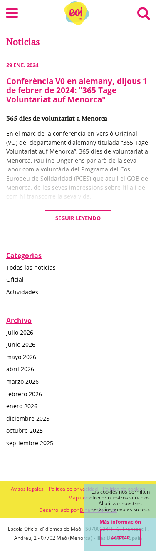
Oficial (15, 279)
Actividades (22, 292)
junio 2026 (20, 344)
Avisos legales (27, 489)
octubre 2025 (24, 430)
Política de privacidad (73, 489)
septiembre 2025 (29, 443)
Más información (120, 522)
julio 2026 (19, 332)
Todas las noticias (31, 267)
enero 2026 (21, 406)
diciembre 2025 (28, 418)
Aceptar (120, 538)
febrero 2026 (24, 394)
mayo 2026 (21, 357)
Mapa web (80, 497)
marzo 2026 (22, 381)
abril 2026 (20, 369)
